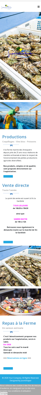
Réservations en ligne (17, 358)
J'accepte (4, 393)
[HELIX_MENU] (39, 7)
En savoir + (8, 176)
